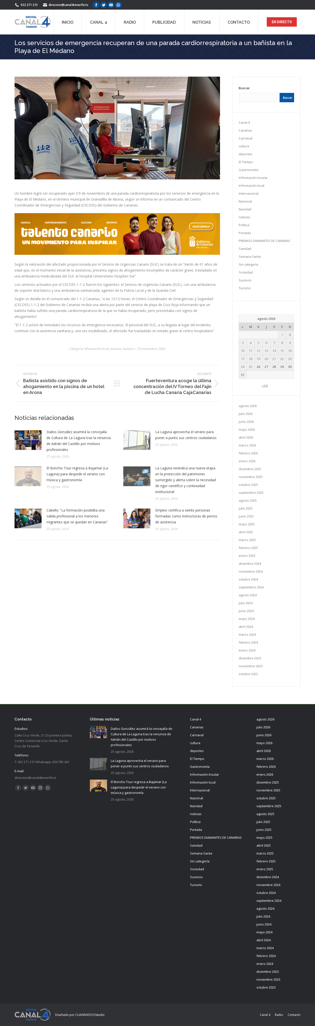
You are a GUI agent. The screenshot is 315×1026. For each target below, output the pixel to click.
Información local (96, 349)
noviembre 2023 (251, 666)
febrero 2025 (248, 548)
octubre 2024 (248, 579)
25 (250, 366)
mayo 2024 (247, 618)
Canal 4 (244, 122)
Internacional (248, 193)
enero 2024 (247, 650)
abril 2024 (246, 626)
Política (244, 225)
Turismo (245, 288)
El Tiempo (246, 162)
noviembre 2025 (251, 477)
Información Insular (253, 177)
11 (250, 350)
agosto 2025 (248, 500)
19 (258, 359)
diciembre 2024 (250, 563)
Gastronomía (248, 170)
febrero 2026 (248, 453)
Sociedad (246, 272)
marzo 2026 (247, 445)
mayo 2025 (247, 524)
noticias (115, 349)
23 (290, 359)
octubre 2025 (248, 484)
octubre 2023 (248, 674)
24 (242, 366)
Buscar (244, 88)
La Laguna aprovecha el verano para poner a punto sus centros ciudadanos (186, 434)
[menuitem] (67, 22)
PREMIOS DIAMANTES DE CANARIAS (264, 241)
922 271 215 (29, 5)
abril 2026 (246, 437)
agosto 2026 (248, 406)
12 (258, 350)
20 (266, 359)
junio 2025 (246, 516)
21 (274, 359)
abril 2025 (246, 532)
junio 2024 (246, 611)
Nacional (245, 201)
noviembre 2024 (251, 571)
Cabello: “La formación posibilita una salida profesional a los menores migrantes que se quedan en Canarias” (77, 516)
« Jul (265, 385)
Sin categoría (248, 264)
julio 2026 (245, 413)
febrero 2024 (248, 642)
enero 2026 (247, 461)
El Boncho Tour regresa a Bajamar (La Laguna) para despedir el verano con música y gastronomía (77, 474)
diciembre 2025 (250, 469)
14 (274, 350)
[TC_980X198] (117, 253)
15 (282, 350)
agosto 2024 (248, 595)
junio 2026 (246, 421)
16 (290, 350)
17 (242, 359)
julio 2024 (245, 603)
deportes (245, 154)
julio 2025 (245, 508)
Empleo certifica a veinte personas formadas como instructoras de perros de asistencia (186, 516)
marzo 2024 (247, 634)
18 (250, 359)
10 (242, 350)
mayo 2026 (247, 429)
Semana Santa (250, 256)
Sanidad (245, 248)
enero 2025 (247, 555)
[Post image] (28, 440)
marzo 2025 (247, 540)
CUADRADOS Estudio (90, 1015)
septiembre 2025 (251, 492)
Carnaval (245, 138)
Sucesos (128, 349)
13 (266, 350)
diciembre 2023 (250, 658)
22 (282, 359)
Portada (245, 233)
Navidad (245, 209)
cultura (244, 146)
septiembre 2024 (251, 587)
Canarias (245, 130)
